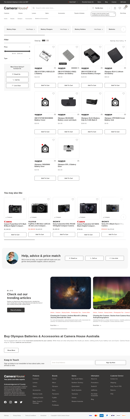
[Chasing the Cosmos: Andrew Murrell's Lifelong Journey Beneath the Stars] (70, 293)
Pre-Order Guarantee (94, 394)
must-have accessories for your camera (39, 340)
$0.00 (14, 53)
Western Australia (77, 401)
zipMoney (94, 390)
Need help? (72, 2)
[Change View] (47, 41)
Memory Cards (37, 394)
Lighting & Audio (38, 397)
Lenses (35, 382)
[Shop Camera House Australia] (16, 8)
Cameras (36, 379)
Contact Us (114, 379)
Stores (99, 2)
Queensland (76, 386)
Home (5, 18)
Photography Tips (76, 312)
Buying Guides (66, 312)
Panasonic (55, 394)
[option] (20, 29)
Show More (11, 350)
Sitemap (6, 415)
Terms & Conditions (30, 415)
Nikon (54, 382)
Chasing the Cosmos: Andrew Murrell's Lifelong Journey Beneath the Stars (68, 316)
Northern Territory (77, 382)
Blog (106, 2)
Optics (35, 386)
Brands (12, 18)
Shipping (113, 382)
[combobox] (59, 8)
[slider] (5, 51)
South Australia (76, 390)
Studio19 (94, 386)
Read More (53, 325)
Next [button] (123, 29)
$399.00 (20, 53)
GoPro (54, 401)
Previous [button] (6, 29)
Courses (114, 2)
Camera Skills (86, 312)
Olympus (19, 18)
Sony (53, 390)
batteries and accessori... (24, 342)
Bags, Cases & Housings (37, 402)
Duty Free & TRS (115, 386)
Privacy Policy (17, 415)
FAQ (111, 394)
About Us (94, 379)
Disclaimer (43, 415)
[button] (118, 41)
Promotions (94, 382)
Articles (52, 312)
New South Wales (77, 379)
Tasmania (75, 394)
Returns (113, 390)
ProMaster (55, 405)
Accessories (28, 18)
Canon (54, 379)
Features (58, 312)
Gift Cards (123, 2)
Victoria (74, 397)
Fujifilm (54, 397)
